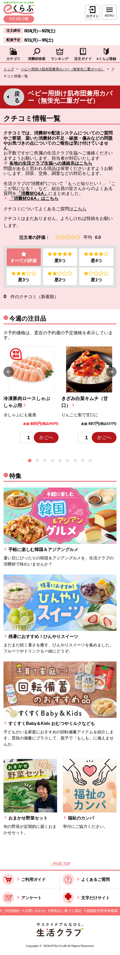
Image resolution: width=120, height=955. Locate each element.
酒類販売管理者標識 (102, 911)
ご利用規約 (11, 911)
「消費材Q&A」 (32, 193)
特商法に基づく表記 (66, 911)
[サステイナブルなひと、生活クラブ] (60, 934)
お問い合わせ (34, 911)
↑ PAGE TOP (60, 864)
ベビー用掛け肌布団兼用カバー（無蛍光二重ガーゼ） (63, 69)
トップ (8, 69)
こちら (80, 208)
